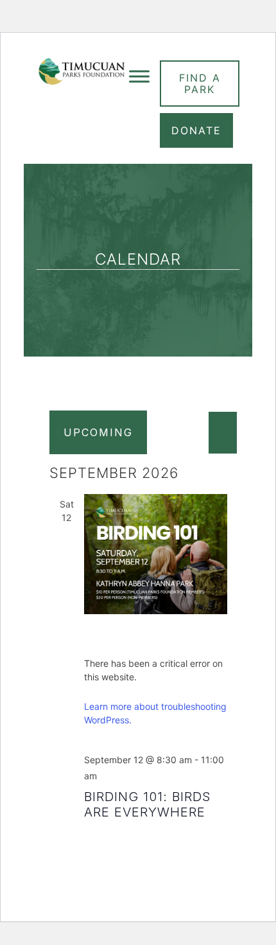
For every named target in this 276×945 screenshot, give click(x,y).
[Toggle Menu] (139, 76)
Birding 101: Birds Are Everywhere (147, 804)
